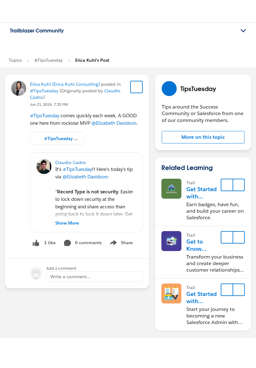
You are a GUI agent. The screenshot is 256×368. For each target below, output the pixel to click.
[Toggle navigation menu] (243, 31)
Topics (15, 60)
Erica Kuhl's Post (92, 60)
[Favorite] (136, 87)
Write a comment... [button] (70, 276)
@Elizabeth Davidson (113, 123)
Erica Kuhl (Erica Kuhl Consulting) (65, 84)
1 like (50, 242)
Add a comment (61, 268)
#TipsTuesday (48, 60)
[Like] (36, 242)
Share (120, 244)
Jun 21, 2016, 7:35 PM (49, 104)
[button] (203, 137)
